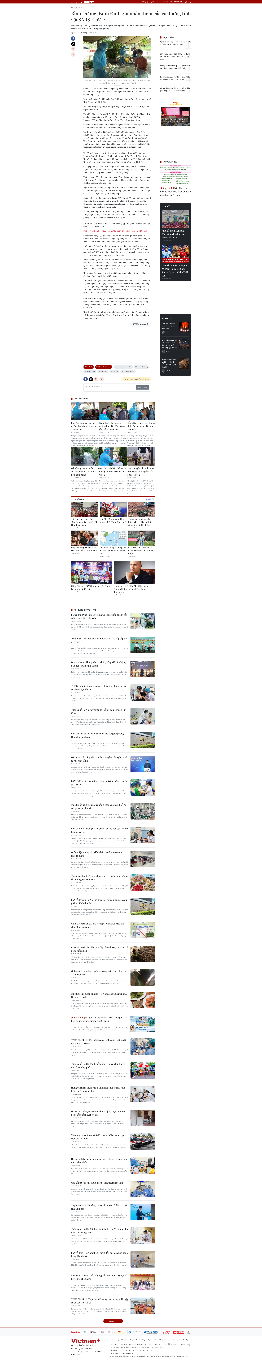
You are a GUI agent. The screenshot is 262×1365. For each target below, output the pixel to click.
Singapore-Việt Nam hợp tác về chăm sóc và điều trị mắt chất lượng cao (99, 1207)
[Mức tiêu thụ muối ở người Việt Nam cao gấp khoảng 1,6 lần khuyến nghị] (142, 1000)
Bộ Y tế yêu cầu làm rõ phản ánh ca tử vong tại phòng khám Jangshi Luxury (97, 735)
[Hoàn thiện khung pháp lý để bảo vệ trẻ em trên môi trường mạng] (142, 859)
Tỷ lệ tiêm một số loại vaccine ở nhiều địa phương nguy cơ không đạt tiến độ (98, 687)
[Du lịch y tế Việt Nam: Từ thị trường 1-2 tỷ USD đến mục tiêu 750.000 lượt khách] (142, 1024)
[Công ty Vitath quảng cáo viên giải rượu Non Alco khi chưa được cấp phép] (142, 930)
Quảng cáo (177, 1340)
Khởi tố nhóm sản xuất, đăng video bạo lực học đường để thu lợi (173, 234)
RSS (137, 1340)
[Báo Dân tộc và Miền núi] (73, 1332)
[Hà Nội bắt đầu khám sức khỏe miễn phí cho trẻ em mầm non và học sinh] (142, 1165)
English (152, 2)
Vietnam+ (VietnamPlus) (87, 1)
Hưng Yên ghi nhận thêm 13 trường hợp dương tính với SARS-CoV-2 (140, 471)
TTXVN (159, 1340)
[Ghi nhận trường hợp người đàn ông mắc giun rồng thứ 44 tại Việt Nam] (142, 977)
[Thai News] (109, 1332)
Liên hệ (185, 1340)
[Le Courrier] (165, 1332)
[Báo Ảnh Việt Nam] (178, 1332)
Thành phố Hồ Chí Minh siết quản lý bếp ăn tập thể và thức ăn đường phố (98, 1065)
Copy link (73, 54)
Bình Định (104, 371)
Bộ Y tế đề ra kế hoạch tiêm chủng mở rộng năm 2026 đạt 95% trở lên (99, 782)
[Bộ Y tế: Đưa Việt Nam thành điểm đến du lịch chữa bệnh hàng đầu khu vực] (142, 1259)
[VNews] (188, 1332)
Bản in (73, 49)
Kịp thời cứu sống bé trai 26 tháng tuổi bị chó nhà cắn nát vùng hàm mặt (175, 43)
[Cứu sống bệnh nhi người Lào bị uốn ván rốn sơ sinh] (142, 1189)
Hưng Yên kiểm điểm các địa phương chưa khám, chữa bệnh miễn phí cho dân (98, 1089)
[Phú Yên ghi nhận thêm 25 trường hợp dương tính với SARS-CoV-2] (85, 411)
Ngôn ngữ (151, 1340)
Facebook (73, 38)
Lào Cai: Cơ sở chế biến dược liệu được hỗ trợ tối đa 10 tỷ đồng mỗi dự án (99, 949)
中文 (170, 2)
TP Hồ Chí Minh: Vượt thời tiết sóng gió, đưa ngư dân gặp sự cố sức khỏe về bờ (99, 1301)
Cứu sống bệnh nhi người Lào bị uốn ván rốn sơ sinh (97, 1182)
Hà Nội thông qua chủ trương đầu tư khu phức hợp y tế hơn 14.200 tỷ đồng (175, 89)
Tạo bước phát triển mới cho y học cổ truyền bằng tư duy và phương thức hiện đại (99, 878)
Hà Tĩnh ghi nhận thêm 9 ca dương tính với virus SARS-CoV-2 (112, 471)
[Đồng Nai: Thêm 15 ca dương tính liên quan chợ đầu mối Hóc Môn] (141, 411)
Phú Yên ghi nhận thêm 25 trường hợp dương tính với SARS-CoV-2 (83, 426)
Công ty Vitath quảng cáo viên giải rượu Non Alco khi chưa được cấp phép (97, 925)
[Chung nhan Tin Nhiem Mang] (179, 1344)
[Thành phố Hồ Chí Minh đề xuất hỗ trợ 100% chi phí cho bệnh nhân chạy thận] (142, 1235)
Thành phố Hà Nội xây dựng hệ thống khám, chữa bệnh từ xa (98, 711)
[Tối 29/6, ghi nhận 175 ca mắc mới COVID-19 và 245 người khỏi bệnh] (115, 231)
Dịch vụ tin (167, 1340)
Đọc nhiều (168, 37)
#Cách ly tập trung (141, 367)
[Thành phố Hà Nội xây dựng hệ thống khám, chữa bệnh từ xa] (142, 716)
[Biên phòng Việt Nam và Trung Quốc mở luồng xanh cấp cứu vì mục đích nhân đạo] (142, 621)
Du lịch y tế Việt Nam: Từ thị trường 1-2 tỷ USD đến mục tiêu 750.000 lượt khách (98, 1019)
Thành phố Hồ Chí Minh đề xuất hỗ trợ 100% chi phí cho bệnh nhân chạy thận (99, 1230)
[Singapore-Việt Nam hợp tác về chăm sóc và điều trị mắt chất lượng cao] (142, 1212)
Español (165, 2)
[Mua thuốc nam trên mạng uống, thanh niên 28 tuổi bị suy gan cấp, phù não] (142, 811)
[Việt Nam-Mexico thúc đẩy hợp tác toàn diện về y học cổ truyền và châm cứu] (142, 1282)
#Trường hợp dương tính (123, 367)
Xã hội (74, 8)
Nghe (168, 332)
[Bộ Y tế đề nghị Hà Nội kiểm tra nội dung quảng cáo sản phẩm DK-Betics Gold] (142, 906)
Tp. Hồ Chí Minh (129, 371)
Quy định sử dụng (127, 1340)
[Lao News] (102, 1332)
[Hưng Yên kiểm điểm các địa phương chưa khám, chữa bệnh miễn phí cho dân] (142, 1094)
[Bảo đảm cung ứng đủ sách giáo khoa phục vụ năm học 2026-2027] (175, 175)
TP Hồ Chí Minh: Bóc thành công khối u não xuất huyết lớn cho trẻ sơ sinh (98, 1042)
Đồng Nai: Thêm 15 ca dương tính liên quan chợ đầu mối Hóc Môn (141, 426)
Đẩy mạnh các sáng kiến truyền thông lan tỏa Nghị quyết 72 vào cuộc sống (99, 759)
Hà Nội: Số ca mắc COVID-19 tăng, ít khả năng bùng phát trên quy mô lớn (175, 78)
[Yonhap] (134, 1332)
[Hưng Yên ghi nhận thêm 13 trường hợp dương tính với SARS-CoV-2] (141, 456)
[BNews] (85, 1332)
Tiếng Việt (145, 2)
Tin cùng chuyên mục (85, 610)
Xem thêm (113, 1321)
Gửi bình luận (142, 387)
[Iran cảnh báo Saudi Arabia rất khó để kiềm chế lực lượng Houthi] (184, 363)
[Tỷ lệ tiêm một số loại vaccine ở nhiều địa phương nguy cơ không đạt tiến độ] (142, 692)
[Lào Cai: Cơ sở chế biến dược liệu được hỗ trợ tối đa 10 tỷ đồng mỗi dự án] (142, 954)
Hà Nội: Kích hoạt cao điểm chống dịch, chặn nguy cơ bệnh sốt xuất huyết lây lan (98, 1113)
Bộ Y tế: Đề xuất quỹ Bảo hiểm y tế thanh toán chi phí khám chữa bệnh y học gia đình (175, 56)
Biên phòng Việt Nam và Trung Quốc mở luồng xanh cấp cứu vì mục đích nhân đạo (99, 616)
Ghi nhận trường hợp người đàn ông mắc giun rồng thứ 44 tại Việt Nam (98, 973)
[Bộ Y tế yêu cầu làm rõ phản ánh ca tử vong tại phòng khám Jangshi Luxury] (142, 740)
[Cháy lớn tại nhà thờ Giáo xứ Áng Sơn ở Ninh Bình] (184, 327)
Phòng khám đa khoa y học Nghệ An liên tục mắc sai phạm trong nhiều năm (175, 67)
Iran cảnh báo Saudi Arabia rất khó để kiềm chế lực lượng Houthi (169, 363)
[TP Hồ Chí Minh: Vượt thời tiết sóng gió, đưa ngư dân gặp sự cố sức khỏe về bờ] (142, 1306)
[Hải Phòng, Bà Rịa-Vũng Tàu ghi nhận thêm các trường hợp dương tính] (85, 456)
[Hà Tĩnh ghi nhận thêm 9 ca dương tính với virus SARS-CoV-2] (113, 456)
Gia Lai (115, 371)
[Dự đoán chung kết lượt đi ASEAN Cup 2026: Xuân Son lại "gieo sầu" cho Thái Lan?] (175, 254)
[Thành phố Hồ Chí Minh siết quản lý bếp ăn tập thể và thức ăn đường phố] (142, 1070)
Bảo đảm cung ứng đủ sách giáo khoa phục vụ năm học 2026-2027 (175, 191)
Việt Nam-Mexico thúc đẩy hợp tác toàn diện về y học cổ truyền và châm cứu (99, 1277)
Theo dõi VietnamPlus (131, 379)
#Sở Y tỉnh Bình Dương (103, 367)
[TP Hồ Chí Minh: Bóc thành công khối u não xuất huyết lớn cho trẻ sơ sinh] (142, 1046)
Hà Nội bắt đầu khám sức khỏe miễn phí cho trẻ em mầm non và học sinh (99, 1160)
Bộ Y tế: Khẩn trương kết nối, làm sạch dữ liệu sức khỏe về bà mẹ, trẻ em (99, 830)
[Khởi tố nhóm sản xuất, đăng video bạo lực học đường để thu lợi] (175, 219)
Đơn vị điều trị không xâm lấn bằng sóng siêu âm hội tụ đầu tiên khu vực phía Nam (98, 664)
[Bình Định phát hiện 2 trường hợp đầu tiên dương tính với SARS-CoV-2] (113, 411)
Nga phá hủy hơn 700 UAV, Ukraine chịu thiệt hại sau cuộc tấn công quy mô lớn (169, 344)
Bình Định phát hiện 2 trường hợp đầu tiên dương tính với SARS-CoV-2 (112, 426)
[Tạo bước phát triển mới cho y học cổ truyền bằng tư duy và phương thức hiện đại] (142, 882)
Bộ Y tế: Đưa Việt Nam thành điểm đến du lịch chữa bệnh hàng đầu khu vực (99, 1254)
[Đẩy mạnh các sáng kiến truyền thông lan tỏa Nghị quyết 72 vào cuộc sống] (142, 764)
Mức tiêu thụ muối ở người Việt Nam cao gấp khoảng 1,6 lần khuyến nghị (99, 995)
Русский (176, 1)
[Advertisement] (117, 343)
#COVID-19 (88, 367)
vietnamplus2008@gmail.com (124, 1353)
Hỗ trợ (143, 1340)
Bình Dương (91, 371)
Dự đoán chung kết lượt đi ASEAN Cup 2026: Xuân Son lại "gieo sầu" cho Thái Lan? (175, 270)
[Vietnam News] (151, 1332)
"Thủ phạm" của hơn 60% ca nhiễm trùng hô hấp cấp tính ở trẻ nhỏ (99, 640)
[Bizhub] (94, 1332)
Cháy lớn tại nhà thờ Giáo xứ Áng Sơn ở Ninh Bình (169, 325)
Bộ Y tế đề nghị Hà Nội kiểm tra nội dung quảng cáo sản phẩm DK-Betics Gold (99, 901)
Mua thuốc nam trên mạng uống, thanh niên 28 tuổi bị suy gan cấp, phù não (98, 806)
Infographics (170, 162)
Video (167, 206)
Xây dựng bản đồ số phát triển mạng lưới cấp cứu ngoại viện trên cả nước (98, 1137)
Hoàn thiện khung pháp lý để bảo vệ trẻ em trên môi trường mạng (97, 854)
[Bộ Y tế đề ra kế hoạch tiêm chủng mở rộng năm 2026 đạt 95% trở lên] (142, 787)
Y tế (80, 8)
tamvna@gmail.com (156, 1347)
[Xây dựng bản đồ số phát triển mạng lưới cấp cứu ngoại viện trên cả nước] (142, 1141)
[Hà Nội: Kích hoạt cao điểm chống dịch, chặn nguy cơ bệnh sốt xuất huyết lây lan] (142, 1118)
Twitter (73, 44)
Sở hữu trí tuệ (114, 1340)
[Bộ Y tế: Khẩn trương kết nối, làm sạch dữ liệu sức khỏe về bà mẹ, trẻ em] (142, 835)
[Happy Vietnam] (120, 1332)
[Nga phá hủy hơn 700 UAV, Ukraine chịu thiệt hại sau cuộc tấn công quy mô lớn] (184, 344)
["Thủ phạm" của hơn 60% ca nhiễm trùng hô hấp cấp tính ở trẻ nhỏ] (142, 645)
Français (158, 2)
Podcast (169, 318)
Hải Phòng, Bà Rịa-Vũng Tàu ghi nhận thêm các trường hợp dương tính (85, 471)
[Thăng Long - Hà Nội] (181, 2)
